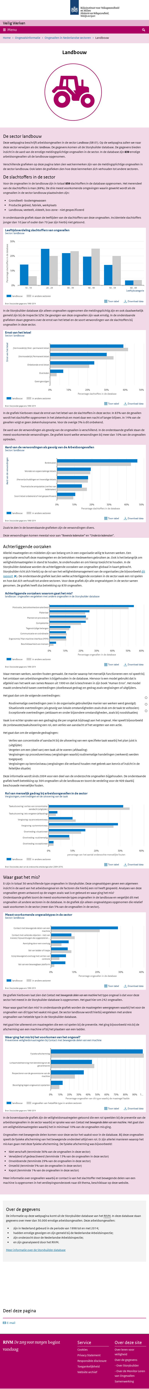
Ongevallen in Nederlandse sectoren (68, 38)
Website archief (87, 1372)
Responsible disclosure (92, 1361)
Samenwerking (124, 1381)
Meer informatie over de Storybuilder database (36, 1250)
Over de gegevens (126, 1360)
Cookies (82, 1349)
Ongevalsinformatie (27, 38)
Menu (12, 30)
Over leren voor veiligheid (124, 1352)
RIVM (107, 1216)
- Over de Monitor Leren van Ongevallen (130, 1373)
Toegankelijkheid (88, 1366)
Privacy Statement (88, 1355)
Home (7, 38)
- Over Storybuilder (127, 1365)
